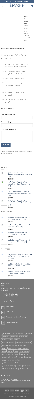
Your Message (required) (9, 129)
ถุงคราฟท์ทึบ (5, 336)
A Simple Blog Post (12, 322)
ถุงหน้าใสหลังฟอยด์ (7, 363)
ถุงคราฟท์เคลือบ (23, 336)
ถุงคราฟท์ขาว (28, 333)
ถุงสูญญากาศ (5, 360)
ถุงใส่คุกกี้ (19, 365)
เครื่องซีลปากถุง (13, 368)
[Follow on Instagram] (6, 295)
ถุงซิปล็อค (16, 339)
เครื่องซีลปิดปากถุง (23, 368)
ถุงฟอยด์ (21, 357)
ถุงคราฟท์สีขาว (14, 336)
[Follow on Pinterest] (16, 295)
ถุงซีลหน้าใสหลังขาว (23, 348)
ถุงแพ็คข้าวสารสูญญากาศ (8, 365)
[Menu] (2, 6)
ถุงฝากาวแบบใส (24, 354)
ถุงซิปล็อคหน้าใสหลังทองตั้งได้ (23, 342)
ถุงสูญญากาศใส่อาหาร (16, 360)
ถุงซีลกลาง (23, 345)
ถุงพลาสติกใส (14, 357)
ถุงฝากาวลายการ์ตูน (13, 354)
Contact (24, 394)
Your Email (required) (7, 122)
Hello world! (10, 306)
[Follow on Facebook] (3, 295)
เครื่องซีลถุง (5, 368)
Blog (18, 394)
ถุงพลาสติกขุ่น (5, 357)
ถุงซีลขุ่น (4, 348)
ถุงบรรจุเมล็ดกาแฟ (24, 351)
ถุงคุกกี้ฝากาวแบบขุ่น (7, 339)
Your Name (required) (8, 114)
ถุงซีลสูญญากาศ (12, 348)
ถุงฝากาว (4, 354)
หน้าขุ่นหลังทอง (27, 365)
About (6, 394)
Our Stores (12, 394)
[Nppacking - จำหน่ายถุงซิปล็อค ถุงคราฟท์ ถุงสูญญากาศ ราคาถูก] (17, 6)
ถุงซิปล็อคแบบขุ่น (6, 345)
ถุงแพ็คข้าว (16, 363)
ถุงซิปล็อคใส (15, 345)
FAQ (29, 394)
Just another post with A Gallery (16, 317)
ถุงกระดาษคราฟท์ (6, 333)
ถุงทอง (16, 351)
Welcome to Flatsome (13, 312)
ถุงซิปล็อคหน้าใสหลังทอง (8, 342)
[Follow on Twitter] (9, 295)
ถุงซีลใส (4, 351)
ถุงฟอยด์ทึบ (28, 357)
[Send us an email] (12, 295)
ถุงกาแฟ (15, 333)
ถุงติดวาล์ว (10, 351)
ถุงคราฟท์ (20, 333)
